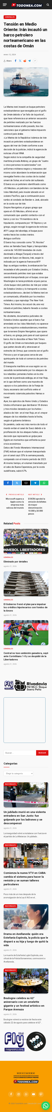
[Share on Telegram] (29, 61)
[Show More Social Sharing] (35, 61)
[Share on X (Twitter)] (20, 61)
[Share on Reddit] (25, 61)
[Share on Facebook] (15, 61)
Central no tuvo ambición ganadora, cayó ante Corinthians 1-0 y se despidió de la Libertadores (26, 656)
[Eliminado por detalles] (26, 541)
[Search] (47, 4)
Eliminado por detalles (16, 561)
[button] (45, 1105)
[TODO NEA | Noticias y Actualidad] (27, 4)
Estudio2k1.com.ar (35, 1103)
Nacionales (10, 784)
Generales (10, 17)
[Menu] (5, 4)
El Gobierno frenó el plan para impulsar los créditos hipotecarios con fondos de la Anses (26, 607)
